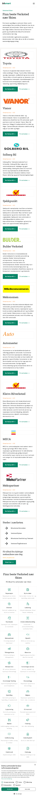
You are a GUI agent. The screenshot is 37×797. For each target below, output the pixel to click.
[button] (34, 3)
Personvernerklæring (6, 779)
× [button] (35, 764)
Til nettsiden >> (24, 89)
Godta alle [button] (10, 789)
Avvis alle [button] (27, 789)
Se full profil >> (10, 89)
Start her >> (9, 562)
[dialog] (18, 780)
